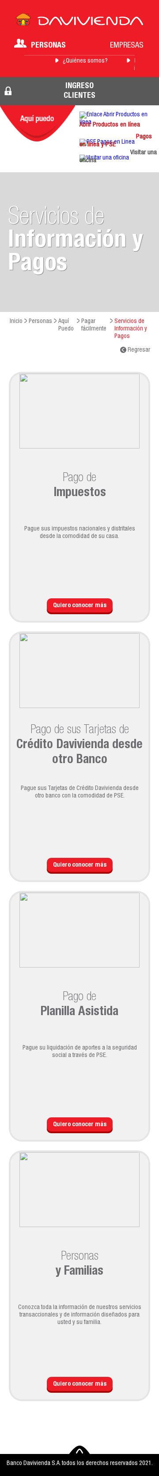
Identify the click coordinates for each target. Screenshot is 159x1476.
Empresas (127, 46)
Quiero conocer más (79, 606)
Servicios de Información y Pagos (130, 329)
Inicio (16, 322)
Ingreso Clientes (79, 91)
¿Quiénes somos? (85, 61)
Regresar (138, 350)
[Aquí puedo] (37, 123)
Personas (48, 46)
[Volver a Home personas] (79, 22)
